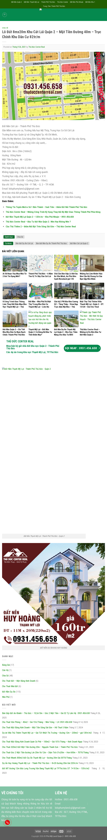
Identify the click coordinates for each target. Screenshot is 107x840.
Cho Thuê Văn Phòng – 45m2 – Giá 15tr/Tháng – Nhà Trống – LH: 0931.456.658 (37, 722)
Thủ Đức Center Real (36, 47)
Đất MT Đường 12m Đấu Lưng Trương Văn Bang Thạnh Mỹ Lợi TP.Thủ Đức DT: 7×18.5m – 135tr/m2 (45, 768)
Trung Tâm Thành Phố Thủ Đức (54, 6)
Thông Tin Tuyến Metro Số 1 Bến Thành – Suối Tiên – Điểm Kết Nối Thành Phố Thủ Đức (46, 207)
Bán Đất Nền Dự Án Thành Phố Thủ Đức (51, 243)
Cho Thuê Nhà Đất (10, 686)
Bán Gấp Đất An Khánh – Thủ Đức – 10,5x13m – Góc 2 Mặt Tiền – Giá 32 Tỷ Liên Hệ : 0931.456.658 (46, 713)
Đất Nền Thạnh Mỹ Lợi (31, 2)
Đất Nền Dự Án (8, 691)
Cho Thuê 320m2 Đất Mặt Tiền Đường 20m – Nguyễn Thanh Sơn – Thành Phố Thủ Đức (40, 747)
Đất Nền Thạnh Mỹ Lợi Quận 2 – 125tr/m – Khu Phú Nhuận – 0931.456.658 (40, 217)
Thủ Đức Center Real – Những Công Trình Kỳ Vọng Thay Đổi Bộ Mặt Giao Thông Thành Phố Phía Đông (53, 212)
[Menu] (4, 14)
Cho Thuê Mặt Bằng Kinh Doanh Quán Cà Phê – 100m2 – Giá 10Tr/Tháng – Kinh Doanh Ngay (42, 741)
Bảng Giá (6, 665)
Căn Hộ (5, 670)
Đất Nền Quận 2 (16, 2)
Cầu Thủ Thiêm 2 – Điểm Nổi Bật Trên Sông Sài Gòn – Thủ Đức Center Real (41, 226)
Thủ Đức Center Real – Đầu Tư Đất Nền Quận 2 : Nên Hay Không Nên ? (38, 221)
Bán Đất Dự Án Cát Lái (24, 243)
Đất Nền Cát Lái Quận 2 (79, 243)
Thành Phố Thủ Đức (48, 2)
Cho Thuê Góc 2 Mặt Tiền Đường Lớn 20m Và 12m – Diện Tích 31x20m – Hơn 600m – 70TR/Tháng (45, 752)
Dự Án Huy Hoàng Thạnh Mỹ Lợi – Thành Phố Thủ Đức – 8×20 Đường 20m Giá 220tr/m (40, 763)
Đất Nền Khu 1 (90, 2)
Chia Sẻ (5, 28)
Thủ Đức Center (62, 2)
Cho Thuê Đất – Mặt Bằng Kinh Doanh (18, 681)
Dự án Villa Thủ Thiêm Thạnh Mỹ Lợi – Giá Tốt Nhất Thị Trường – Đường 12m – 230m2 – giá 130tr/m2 (47, 732)
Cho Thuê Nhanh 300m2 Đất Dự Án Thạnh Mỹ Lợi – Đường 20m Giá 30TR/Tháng (37, 757)
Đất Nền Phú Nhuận (76, 2)
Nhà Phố (5, 697)
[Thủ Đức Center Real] (53, 14)
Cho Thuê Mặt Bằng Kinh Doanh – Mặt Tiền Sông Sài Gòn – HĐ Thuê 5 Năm (35, 727)
